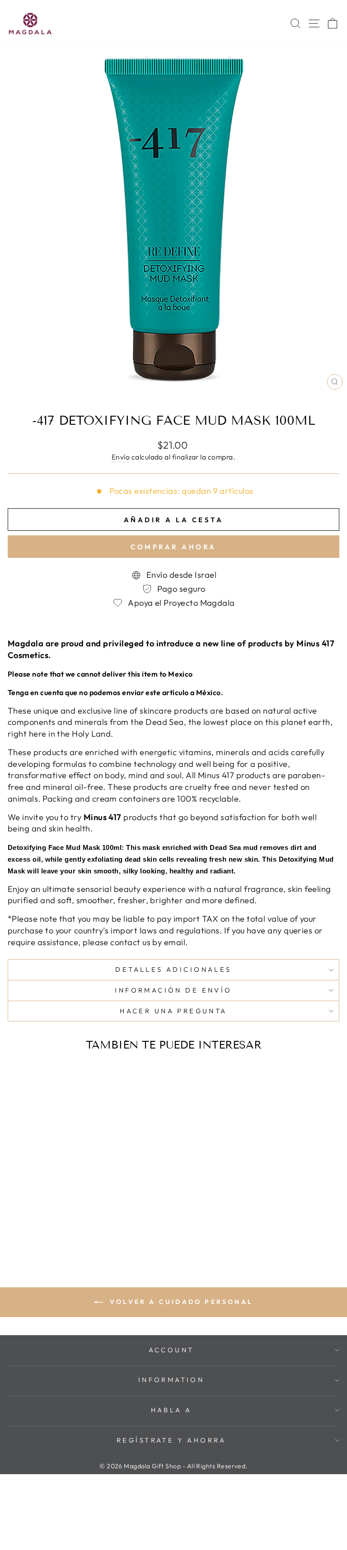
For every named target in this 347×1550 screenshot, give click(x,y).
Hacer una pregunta (173, 1011)
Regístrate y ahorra (171, 1440)
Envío (121, 456)
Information (171, 1379)
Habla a (171, 1410)
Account (171, 1350)
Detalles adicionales (173, 969)
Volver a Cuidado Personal (180, 1302)
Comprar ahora (173, 547)
